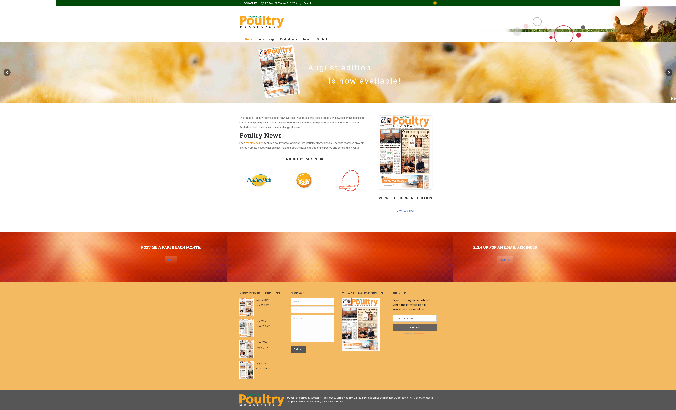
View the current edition (405, 198)
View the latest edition (362, 293)
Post (170, 260)
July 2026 (261, 321)
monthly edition (255, 143)
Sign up (505, 260)
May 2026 (261, 363)
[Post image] (246, 307)
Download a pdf (405, 210)
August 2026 (262, 300)
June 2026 (261, 342)
